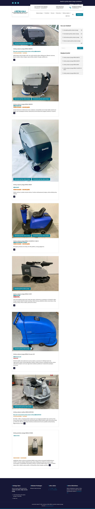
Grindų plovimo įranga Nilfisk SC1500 (23, 433)
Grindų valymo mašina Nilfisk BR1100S (23, 412)
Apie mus (68, 16)
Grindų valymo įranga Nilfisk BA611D (23, 49)
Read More (15, 59)
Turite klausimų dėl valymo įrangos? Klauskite (19, 495)
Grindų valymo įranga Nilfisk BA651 (22, 184)
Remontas (58, 13)
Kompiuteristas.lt (49, 505)
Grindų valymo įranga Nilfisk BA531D (23, 104)
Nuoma (52, 13)
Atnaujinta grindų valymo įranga (22, 288)
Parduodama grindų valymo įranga (41, 98)
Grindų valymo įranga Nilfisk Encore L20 (24, 354)
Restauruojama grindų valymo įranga (23, 43)
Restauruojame (66, 13)
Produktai (47, 13)
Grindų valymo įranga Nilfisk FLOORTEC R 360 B (25, 241)
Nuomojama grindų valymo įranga (22, 98)
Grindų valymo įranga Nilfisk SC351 (22, 294)
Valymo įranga (39, 13)
